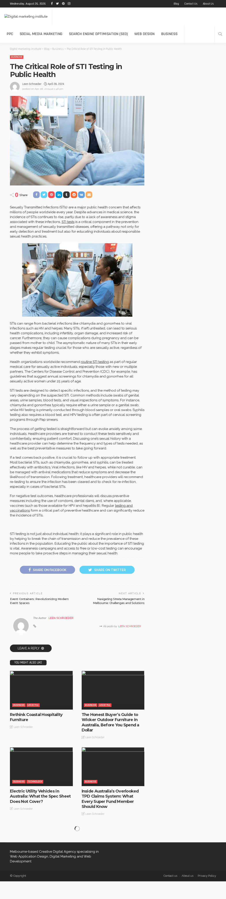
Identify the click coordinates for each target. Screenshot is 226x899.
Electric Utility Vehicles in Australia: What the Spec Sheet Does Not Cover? (40, 796)
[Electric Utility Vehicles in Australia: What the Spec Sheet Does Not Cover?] (41, 766)
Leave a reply (29, 648)
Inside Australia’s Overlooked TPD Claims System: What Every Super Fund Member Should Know (110, 799)
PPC (10, 33)
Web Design (144, 33)
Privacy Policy (207, 875)
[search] (220, 34)
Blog (176, 4)
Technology (35, 781)
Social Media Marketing (41, 33)
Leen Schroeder (31, 84)
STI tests (68, 222)
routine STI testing (95, 362)
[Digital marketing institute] (25, 16)
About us (208, 4)
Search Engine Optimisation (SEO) (98, 33)
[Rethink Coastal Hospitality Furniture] (41, 690)
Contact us (191, 4)
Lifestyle (33, 705)
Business (169, 33)
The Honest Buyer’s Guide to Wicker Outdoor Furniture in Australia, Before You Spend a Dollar (110, 722)
